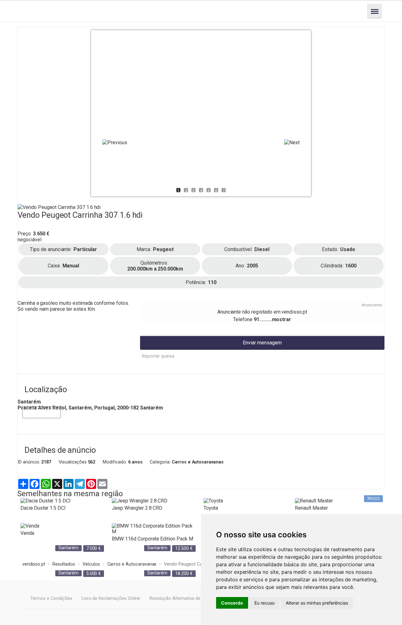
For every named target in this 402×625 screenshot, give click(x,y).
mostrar (281, 319)
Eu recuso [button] (264, 603)
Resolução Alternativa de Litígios (182, 598)
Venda (27, 533)
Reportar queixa (158, 356)
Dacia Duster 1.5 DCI (43, 508)
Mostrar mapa (41, 412)
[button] (114, 142)
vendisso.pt (294, 312)
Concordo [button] (232, 603)
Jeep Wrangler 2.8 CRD (137, 508)
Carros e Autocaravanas (198, 462)
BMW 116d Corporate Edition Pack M (152, 539)
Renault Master (311, 508)
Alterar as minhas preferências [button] (317, 603)
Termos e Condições (51, 598)
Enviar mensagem (262, 343)
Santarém (68, 548)
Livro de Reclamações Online (111, 598)
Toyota (211, 508)
